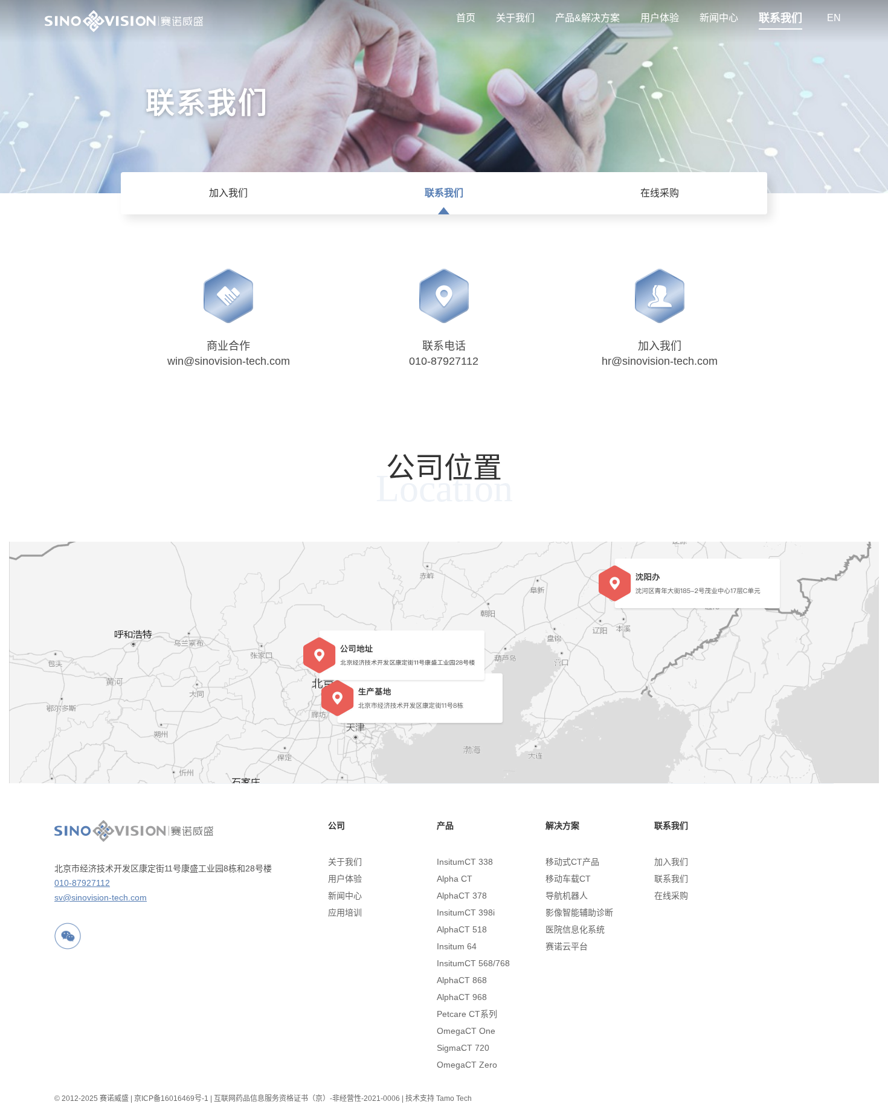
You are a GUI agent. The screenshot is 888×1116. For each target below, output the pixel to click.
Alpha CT (454, 879)
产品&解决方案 (587, 18)
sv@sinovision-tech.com (100, 897)
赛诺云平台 (566, 946)
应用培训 (345, 912)
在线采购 (659, 193)
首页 (465, 18)
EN (834, 18)
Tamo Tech (454, 1098)
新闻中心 (719, 18)
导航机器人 (566, 895)
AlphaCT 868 (462, 980)
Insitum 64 (457, 946)
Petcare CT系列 (467, 1014)
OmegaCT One (466, 1031)
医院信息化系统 (575, 929)
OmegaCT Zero (467, 1065)
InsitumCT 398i (466, 912)
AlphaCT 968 (462, 997)
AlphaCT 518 (462, 929)
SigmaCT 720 (463, 1048)
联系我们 (780, 18)
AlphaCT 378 (462, 895)
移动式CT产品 (572, 862)
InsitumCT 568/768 (472, 963)
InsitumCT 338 (465, 862)
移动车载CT (568, 879)
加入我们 (228, 193)
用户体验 (659, 18)
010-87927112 (82, 883)
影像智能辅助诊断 (579, 912)
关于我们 (515, 18)
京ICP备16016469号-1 (171, 1098)
